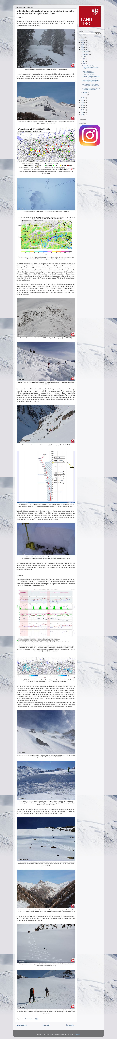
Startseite (46, 1025)
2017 (82, 100)
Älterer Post (70, 1025)
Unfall (51, 292)
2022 (82, 42)
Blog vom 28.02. (27, 696)
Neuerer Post (21, 1025)
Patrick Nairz (29, 1019)
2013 (82, 110)
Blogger (78, 1034)
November (86, 54)
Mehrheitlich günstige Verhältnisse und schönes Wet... (90, 67)
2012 (82, 112)
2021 (82, 45)
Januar (85, 95)
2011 (82, 114)
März (84, 63)
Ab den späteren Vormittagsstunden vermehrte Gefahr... (88, 72)
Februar (85, 92)
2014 (82, 107)
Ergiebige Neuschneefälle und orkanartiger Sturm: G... (91, 81)
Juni (84, 56)
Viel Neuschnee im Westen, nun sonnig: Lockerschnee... (91, 84)
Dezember (86, 51)
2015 (82, 105)
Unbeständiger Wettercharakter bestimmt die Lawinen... (91, 88)
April (84, 61)
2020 (82, 47)
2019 (82, 49)
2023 (82, 40)
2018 (82, 98)
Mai (84, 59)
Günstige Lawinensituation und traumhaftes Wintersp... (91, 77)
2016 (82, 102)
